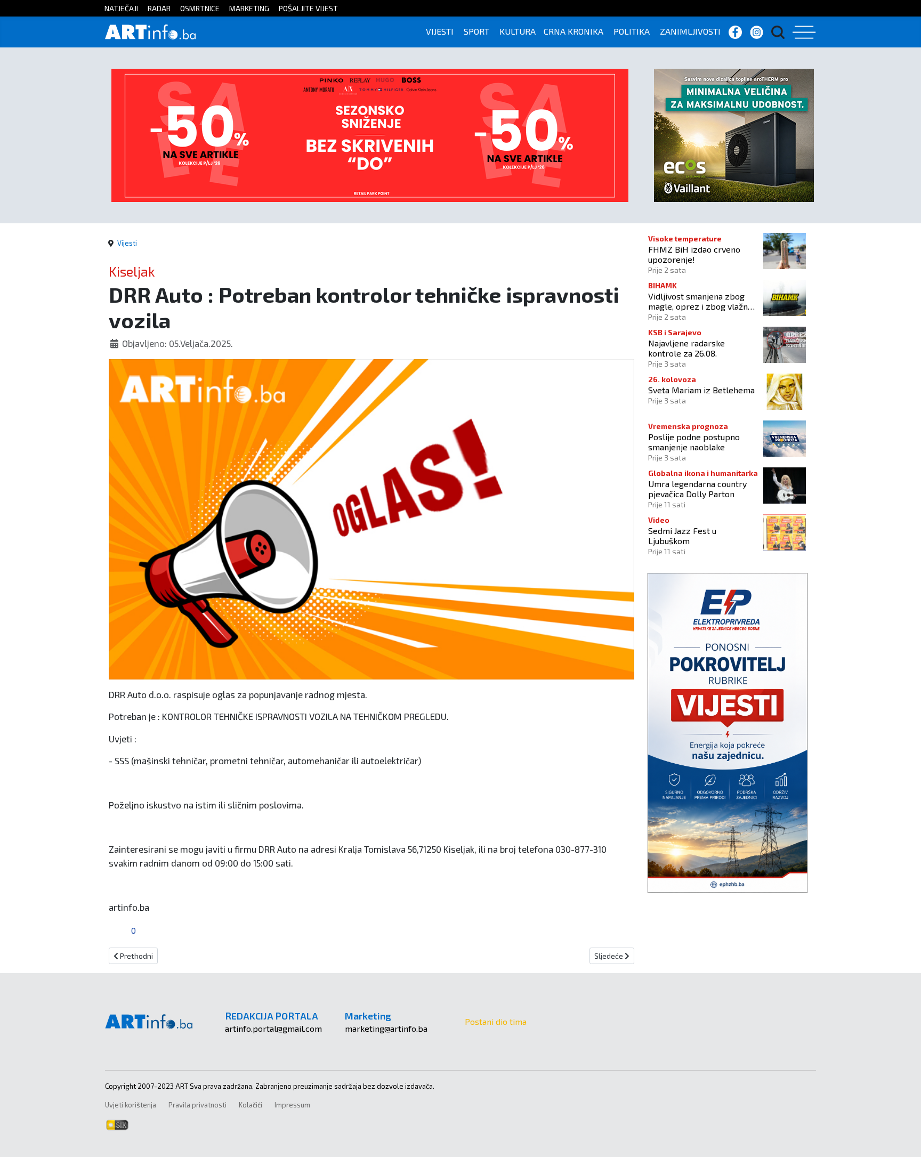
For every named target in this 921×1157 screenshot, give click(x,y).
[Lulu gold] (369, 134)
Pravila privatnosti (197, 1105)
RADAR (159, 8)
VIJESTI (440, 31)
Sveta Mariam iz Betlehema (701, 390)
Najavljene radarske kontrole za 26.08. (686, 348)
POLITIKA (631, 31)
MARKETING (249, 8)
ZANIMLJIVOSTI (690, 31)
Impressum (292, 1105)
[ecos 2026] (734, 134)
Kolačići (250, 1105)
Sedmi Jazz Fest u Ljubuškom (682, 535)
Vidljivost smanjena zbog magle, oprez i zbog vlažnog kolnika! (702, 301)
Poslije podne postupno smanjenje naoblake (694, 442)
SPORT (476, 31)
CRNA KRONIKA (573, 31)
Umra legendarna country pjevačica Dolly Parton (697, 489)
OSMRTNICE (200, 8)
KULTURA (517, 31)
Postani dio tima (496, 1021)
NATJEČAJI (121, 8)
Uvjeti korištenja (130, 1105)
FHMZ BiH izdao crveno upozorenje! (694, 254)
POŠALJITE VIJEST (308, 8)
